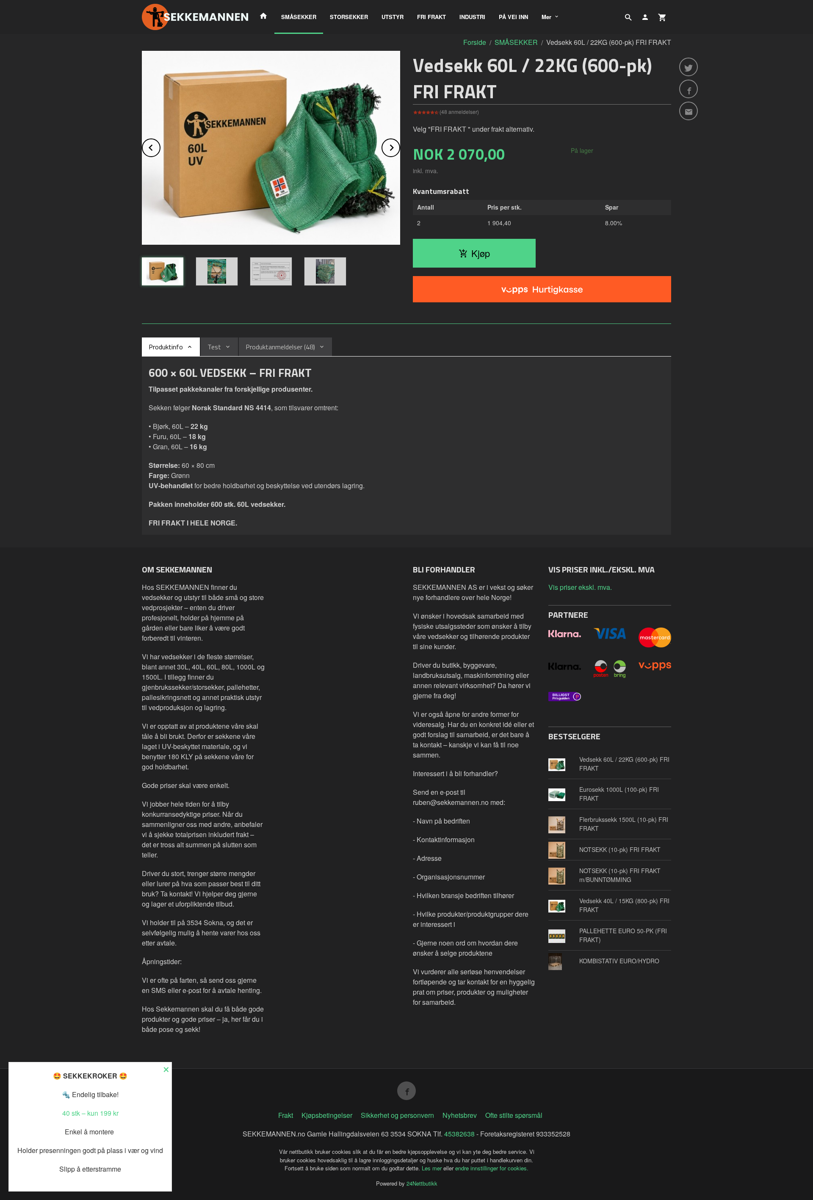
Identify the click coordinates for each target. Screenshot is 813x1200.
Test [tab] (214, 347)
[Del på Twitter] (688, 67)
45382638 (459, 1134)
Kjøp (480, 253)
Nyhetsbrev (459, 1115)
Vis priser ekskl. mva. (580, 587)
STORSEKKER (349, 17)
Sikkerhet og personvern (397, 1115)
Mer (546, 17)
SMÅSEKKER (298, 17)
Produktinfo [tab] (166, 347)
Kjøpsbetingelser (326, 1115)
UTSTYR (393, 17)
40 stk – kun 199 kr (90, 1113)
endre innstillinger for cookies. (491, 1168)
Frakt (285, 1115)
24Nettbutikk (421, 1183)
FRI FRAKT (431, 17)
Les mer (432, 1168)
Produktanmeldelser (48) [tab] (280, 347)
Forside (474, 42)
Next (399, 146)
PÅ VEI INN (513, 17)
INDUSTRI (472, 17)
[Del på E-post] (688, 111)
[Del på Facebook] (688, 89)
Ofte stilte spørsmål (513, 1115)
